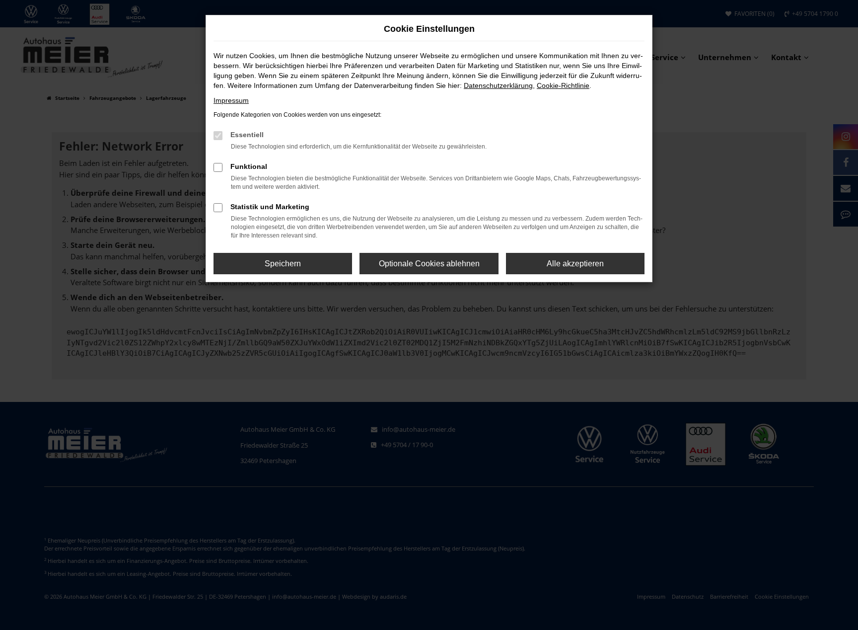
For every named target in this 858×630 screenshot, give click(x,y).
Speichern (283, 263)
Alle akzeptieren (575, 263)
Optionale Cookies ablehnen (429, 263)
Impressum (231, 100)
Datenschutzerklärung (498, 85)
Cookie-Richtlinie (563, 85)
